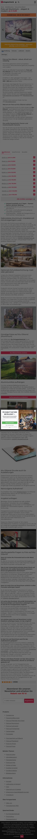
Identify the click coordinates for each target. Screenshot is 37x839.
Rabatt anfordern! (9, 422)
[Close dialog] (35, 411)
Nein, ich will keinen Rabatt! (10, 425)
